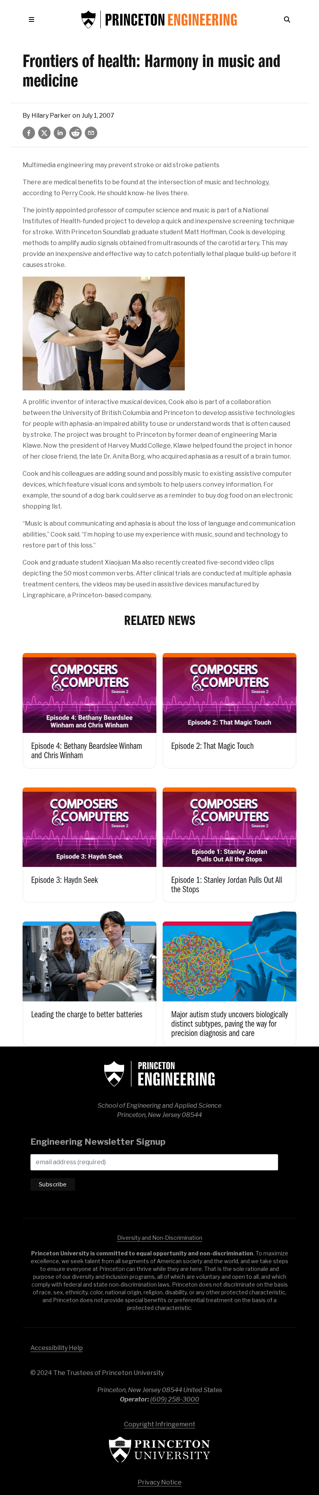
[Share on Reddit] (75, 133)
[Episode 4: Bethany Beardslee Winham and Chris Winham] (89, 705)
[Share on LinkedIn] (60, 133)
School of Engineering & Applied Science (159, 1073)
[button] (33, 19)
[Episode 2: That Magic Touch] (229, 705)
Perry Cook (78, 193)
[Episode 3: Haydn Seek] (89, 839)
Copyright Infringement (159, 1424)
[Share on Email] (91, 133)
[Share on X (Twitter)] (44, 133)
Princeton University (159, 1449)
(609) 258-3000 (174, 1399)
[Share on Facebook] (29, 133)
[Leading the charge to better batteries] (89, 978)
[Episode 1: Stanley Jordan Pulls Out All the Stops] (229, 839)
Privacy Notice (160, 1482)
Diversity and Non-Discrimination (159, 1237)
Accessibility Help (56, 1348)
